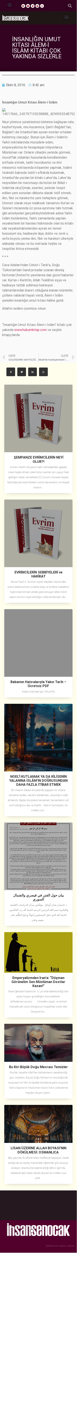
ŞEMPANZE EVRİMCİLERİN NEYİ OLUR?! (38, 459)
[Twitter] (33, 6)
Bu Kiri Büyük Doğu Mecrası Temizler (38, 1067)
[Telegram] (37, 6)
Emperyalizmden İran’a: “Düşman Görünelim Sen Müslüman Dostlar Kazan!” (38, 982)
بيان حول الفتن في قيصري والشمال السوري (38, 897)
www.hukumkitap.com (30, 330)
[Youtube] (28, 6)
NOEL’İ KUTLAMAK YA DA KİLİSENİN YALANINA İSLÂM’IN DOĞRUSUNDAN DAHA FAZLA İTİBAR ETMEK (38, 781)
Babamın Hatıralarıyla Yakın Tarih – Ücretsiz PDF (38, 684)
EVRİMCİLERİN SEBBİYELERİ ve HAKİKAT (38, 574)
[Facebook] (23, 6)
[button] (9, 4)
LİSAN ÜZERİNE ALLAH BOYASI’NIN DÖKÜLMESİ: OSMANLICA (38, 1150)
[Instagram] (42, 6)
